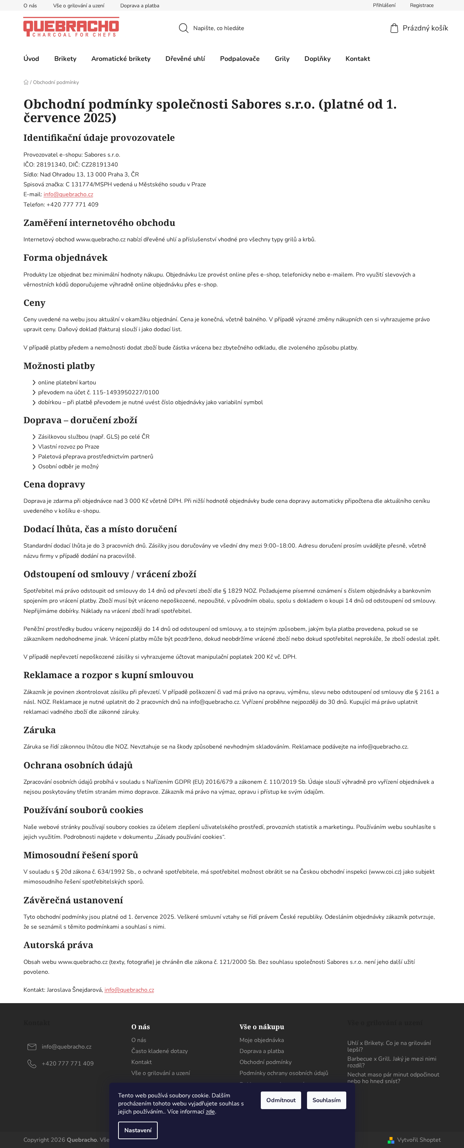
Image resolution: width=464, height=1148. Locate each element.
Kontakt (141, 1062)
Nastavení (137, 1130)
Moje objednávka (262, 1040)
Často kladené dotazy (159, 1051)
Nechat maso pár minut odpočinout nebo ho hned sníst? (393, 1078)
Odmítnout (281, 1100)
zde (210, 1112)
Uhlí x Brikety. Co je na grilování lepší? (389, 1046)
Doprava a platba (139, 5)
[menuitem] (31, 58)
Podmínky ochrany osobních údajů (284, 1073)
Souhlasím (327, 1100)
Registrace (422, 5)
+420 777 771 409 (68, 1064)
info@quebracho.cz (68, 194)
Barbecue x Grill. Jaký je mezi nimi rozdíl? (391, 1062)
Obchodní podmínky (266, 1062)
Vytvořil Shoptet (419, 1140)
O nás (30, 5)
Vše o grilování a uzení (78, 5)
